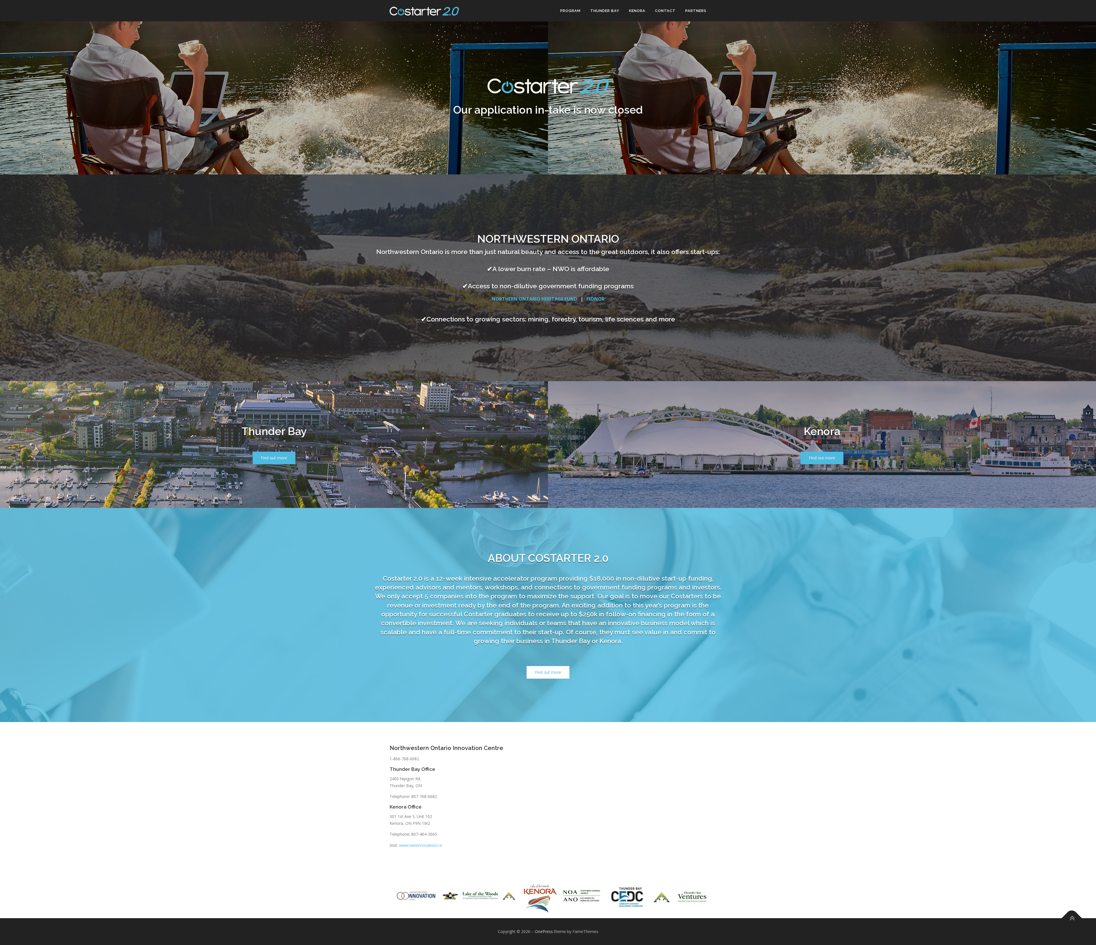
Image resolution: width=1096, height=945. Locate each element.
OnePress (544, 931)
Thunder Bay (604, 11)
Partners (695, 11)
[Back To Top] (1072, 918)
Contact (665, 11)
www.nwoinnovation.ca (420, 845)
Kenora (637, 11)
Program (570, 11)
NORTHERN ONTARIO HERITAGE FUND (534, 299)
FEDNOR (596, 299)
